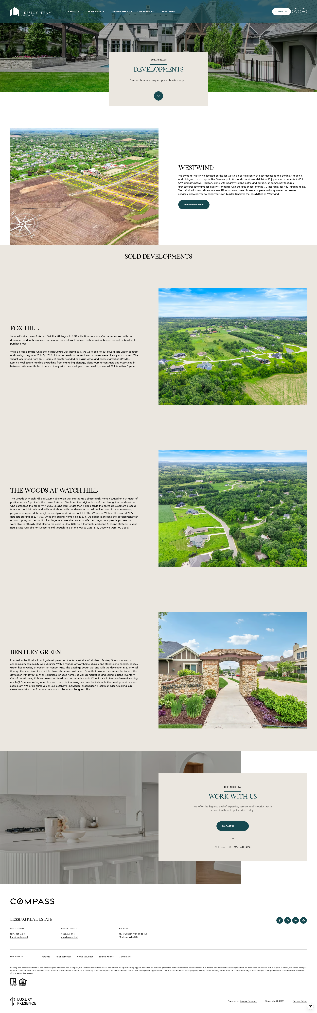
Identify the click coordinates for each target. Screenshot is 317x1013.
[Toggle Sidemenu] (303, 11)
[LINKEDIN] (295, 920)
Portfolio (46, 956)
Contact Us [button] (125, 956)
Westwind (168, 11)
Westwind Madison (194, 204)
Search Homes (106, 956)
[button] (232, 826)
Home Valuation (85, 956)
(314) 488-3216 (242, 847)
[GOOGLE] (303, 920)
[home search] (295, 11)
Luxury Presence (248, 1001)
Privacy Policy (300, 1001)
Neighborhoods (122, 11)
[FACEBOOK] (279, 920)
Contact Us (281, 11)
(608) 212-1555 (68, 933)
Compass (74, 967)
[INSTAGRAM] (287, 920)
